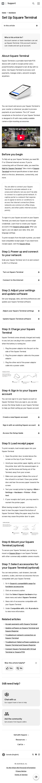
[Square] (3, 3)
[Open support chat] (36, 777)
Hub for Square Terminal (12, 168)
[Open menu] (38, 3)
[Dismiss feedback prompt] (36, 663)
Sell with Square (20, 735)
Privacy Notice (21, 771)
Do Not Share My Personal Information (21, 768)
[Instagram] (39, 754)
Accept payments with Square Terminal (21, 624)
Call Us (20, 744)
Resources (20, 740)
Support (12, 3)
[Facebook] (36, 754)
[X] (33, 754)
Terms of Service (21, 775)
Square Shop (24, 244)
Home (4, 13)
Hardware (12, 13)
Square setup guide (21, 227)
